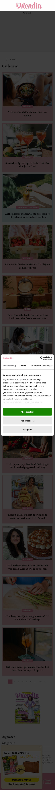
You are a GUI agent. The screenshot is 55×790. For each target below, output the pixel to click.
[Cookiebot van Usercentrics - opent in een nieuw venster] (40, 358)
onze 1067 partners (18, 379)
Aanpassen (26, 420)
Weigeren (27, 429)
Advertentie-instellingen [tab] (41, 365)
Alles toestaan (27, 412)
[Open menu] (6, 5)
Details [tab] (23, 365)
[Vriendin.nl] (29, 5)
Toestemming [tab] (9, 365)
